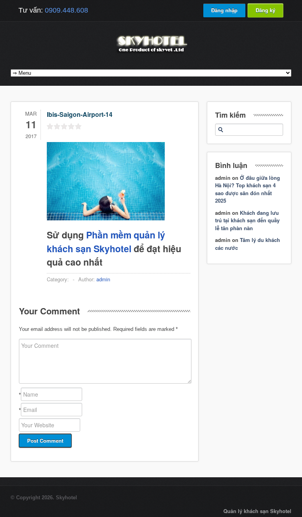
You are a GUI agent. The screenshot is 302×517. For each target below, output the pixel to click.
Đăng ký (265, 10)
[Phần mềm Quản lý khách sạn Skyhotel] (151, 53)
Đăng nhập (224, 10)
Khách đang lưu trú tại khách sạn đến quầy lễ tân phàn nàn (247, 220)
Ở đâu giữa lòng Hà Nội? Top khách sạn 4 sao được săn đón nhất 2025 (247, 189)
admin (103, 279)
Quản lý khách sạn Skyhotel (257, 511)
